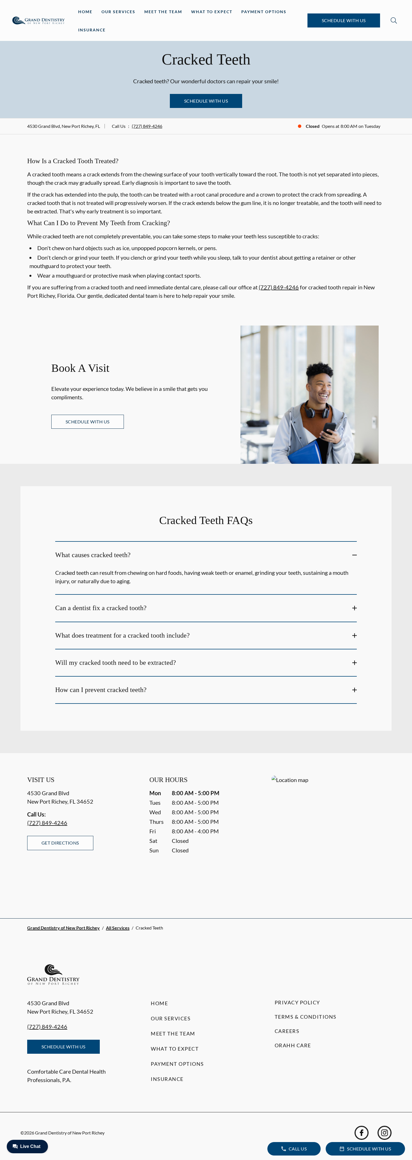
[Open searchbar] (394, 20)
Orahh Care (293, 1045)
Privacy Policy (297, 1002)
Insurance (92, 29)
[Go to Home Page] (38, 20)
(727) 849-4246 (147, 126)
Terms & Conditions (306, 1017)
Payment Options (263, 11)
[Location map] (328, 836)
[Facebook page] (362, 1133)
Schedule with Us (344, 20)
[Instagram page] (385, 1133)
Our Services (118, 11)
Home (85, 11)
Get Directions (60, 842)
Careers (287, 1031)
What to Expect (211, 11)
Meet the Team (163, 11)
